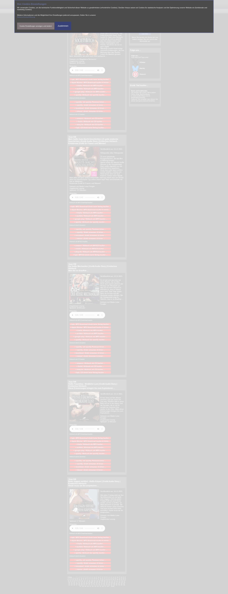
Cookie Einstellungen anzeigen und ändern (36, 26)
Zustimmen (63, 26)
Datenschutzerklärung (26, 17)
